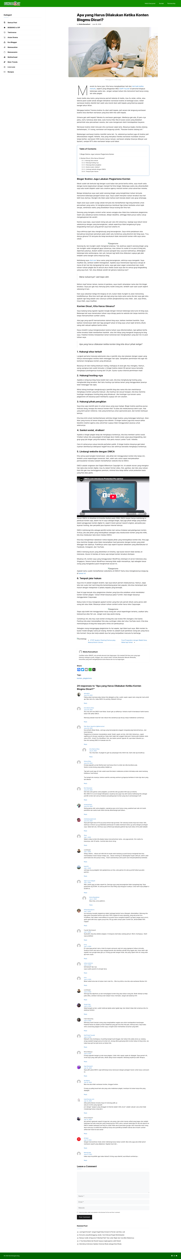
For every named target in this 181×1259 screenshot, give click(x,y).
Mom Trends (13, 62)
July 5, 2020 (87, 965)
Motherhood (12, 57)
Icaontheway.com (89, 1099)
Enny (85, 944)
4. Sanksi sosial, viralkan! (92, 167)
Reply (85, 703)
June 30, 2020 (88, 763)
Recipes (11, 72)
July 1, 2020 (87, 837)
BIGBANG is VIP (14, 27)
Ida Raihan (87, 1080)
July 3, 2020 (87, 946)
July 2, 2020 (93, 899)
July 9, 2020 (93, 751)
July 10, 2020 (88, 1068)
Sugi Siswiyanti (88, 1066)
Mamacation (13, 47)
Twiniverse (12, 32)
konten (79, 678)
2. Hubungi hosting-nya (91, 162)
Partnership (171, 3)
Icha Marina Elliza (89, 708)
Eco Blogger (12, 42)
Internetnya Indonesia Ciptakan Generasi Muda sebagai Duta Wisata (100, 1244)
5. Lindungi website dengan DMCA (95, 169)
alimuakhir (87, 693)
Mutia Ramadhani (84, 24)
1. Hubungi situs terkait (91, 160)
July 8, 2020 (87, 979)
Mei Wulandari (88, 788)
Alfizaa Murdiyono (89, 909)
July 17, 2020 (87, 1140)
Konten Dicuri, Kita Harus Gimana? (93, 158)
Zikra (85, 835)
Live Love (11, 67)
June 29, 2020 (88, 695)
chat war (93, 260)
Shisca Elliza (87, 761)
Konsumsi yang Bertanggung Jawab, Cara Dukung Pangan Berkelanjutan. (102, 1235)
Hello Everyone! (150, 3)
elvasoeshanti (88, 804)
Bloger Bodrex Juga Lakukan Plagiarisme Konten (97, 154)
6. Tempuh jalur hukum (91, 171)
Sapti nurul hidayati (89, 881)
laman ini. (82, 573)
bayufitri (86, 866)
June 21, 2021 (88, 1154)
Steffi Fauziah (124, 89)
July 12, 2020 (88, 1101)
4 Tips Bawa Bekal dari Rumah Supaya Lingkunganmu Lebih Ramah (100, 1241)
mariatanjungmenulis (90, 819)
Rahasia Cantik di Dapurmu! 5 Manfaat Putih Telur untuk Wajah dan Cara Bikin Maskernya (106, 1238)
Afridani (86, 1138)
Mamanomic (12, 52)
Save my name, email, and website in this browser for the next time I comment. (99, 1212)
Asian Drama (13, 37)
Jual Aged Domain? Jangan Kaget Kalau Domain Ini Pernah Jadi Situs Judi (102, 1232)
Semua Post (12, 22)
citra (85, 977)
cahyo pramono (88, 963)
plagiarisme (87, 678)
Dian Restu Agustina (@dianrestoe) (94, 726)
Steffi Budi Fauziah (89, 1035)
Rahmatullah (87, 1152)
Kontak (161, 3)
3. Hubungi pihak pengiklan (92, 165)
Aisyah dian (87, 1004)
